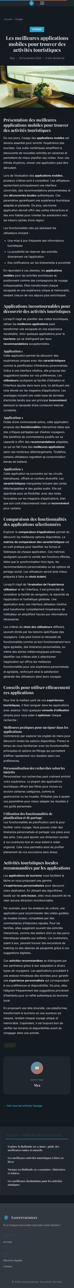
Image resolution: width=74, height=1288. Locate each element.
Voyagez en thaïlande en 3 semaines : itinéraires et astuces (36, 1171)
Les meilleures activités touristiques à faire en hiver (36, 1159)
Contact (7, 1266)
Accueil (8, 19)
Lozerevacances (24, 1217)
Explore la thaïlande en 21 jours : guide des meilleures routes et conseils (33, 1148)
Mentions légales (12, 1260)
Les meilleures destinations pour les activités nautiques (35, 1182)
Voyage (19, 19)
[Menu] (42, 3)
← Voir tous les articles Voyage (22, 1105)
